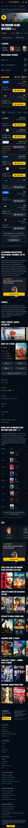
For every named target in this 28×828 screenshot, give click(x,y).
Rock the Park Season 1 (7, 816)
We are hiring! (6, 718)
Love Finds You (5, 797)
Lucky (3, 745)
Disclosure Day (5, 736)
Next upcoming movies (7, 788)
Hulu (3, 767)
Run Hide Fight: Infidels (7, 791)
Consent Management (19, 718)
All (3, 112)
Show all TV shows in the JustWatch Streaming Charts (14, 513)
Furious (4, 743)
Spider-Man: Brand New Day (9, 733)
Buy (25, 112)
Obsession (4, 727)
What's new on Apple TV (8, 779)
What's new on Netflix (7, 775)
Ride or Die (4, 749)
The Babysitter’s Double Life (8, 799)
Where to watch (7, 37)
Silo (3, 747)
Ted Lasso (4, 751)
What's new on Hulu (7, 783)
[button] (5, 49)
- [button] (4, 60)
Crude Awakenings (6, 793)
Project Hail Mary (6, 731)
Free (19, 112)
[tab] (14, 59)
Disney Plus (5, 761)
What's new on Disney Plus (8, 777)
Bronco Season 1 (6, 811)
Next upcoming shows (7, 804)
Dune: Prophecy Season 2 (8, 806)
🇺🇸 (23, 77)
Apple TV (4, 763)
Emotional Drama (13, 398)
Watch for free (20, 37)
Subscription (11, 112)
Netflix (3, 759)
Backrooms (4, 729)
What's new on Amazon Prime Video (11, 781)
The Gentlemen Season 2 (8, 808)
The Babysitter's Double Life (8, 795)
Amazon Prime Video (7, 765)
